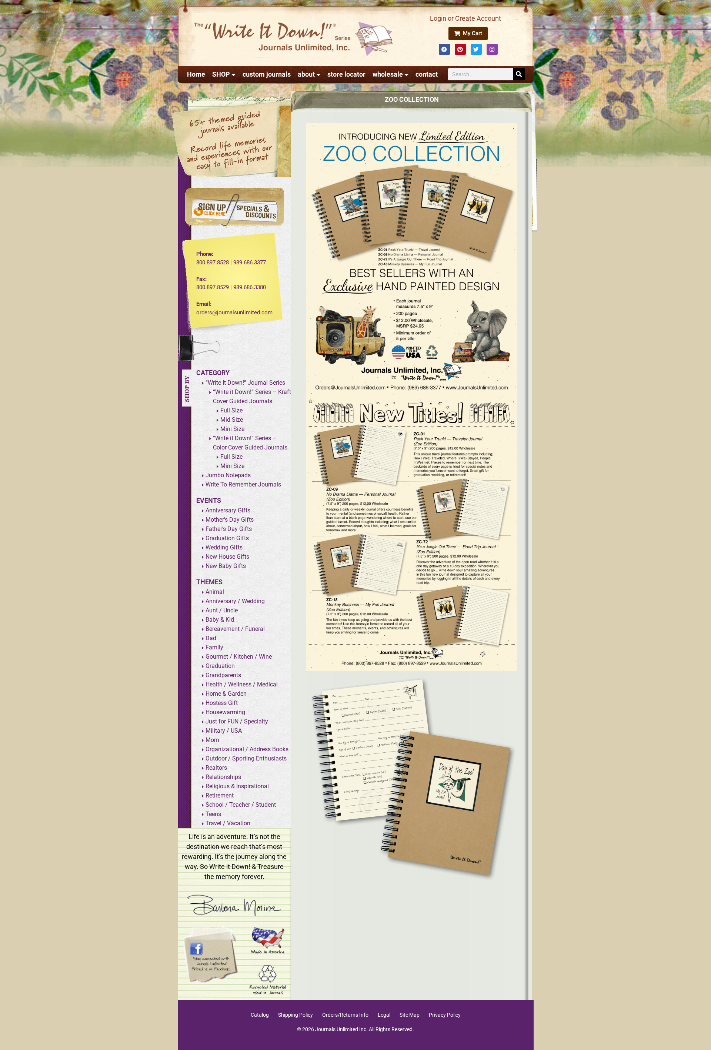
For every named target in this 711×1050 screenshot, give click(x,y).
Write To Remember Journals (243, 484)
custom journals (267, 74)
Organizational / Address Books (247, 749)
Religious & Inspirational (237, 786)
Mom (212, 739)
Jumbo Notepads (228, 475)
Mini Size (232, 428)
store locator (346, 74)
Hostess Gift (222, 702)
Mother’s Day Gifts (230, 519)
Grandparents (223, 675)
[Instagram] (492, 49)
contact (426, 74)
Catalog (260, 1015)
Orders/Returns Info (345, 1015)
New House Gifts (227, 556)
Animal (215, 591)
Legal (384, 1015)
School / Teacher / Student (241, 804)
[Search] (519, 74)
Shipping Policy (295, 1015)
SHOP (221, 74)
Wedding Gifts (224, 547)
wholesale (388, 74)
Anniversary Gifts (228, 510)
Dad (211, 638)
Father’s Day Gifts (229, 528)
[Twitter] (476, 49)
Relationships (223, 776)
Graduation (220, 665)
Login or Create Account (465, 18)
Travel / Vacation (228, 823)
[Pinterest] (460, 49)
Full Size (231, 410)
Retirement (220, 795)
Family (214, 647)
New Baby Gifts (226, 565)
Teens (213, 813)
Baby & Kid (220, 619)
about (306, 74)
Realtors (216, 767)
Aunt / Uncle (222, 610)
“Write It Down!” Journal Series (245, 382)
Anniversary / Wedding (235, 601)
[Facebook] (444, 49)
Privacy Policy (445, 1015)
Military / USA (224, 730)
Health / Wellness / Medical (242, 684)
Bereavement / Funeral (235, 628)
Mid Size (231, 419)
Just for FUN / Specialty (237, 721)
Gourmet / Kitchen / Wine (239, 656)
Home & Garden (226, 693)
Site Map (410, 1015)
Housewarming (225, 712)
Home (196, 74)
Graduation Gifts (227, 538)
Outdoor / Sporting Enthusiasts (246, 758)
